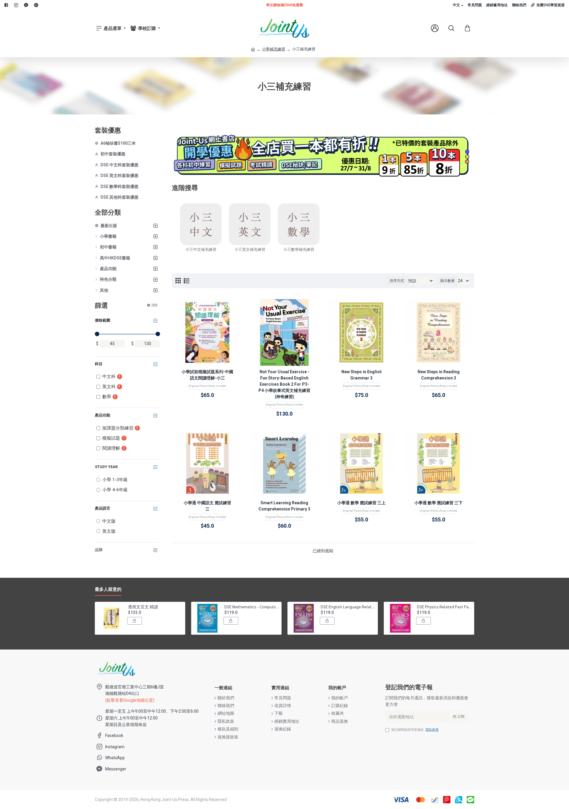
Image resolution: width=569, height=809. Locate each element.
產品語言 (102, 508)
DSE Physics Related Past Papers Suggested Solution (444, 606)
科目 (99, 364)
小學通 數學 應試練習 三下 (438, 502)
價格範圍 (102, 320)
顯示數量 (447, 281)
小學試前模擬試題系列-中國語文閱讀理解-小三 (207, 374)
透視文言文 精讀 (143, 606)
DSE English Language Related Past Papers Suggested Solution (348, 606)
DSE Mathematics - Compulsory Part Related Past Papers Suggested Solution (251, 606)
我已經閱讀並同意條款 (415, 730)
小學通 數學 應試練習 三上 (361, 502)
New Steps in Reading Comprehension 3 (439, 374)
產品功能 (102, 415)
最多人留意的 (108, 589)
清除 (154, 305)
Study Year (106, 467)
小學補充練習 (273, 49)
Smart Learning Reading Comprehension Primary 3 (284, 505)
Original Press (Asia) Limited (207, 385)
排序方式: (397, 281)
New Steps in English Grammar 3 (361, 374)
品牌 (99, 550)
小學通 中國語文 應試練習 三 (207, 505)
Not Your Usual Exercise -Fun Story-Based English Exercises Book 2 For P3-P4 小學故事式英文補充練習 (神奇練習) (284, 384)
